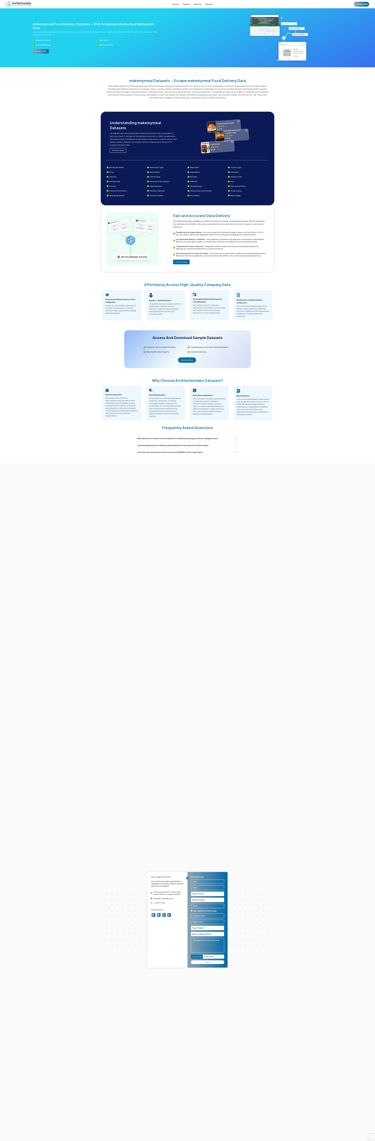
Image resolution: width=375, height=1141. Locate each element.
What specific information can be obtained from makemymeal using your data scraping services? (177, 438)
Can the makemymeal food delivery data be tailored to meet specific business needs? (173, 445)
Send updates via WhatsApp (205, 911)
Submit (207, 962)
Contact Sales (361, 4)
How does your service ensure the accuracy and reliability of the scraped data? (170, 452)
